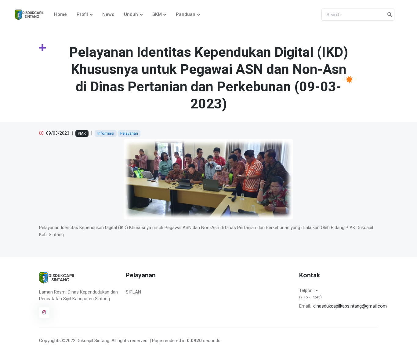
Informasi (105, 133)
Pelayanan (129, 133)
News (108, 14)
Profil (82, 14)
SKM (157, 14)
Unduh (131, 14)
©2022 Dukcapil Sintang (85, 340)
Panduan (185, 14)
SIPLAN (133, 292)
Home (60, 14)
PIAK (82, 133)
